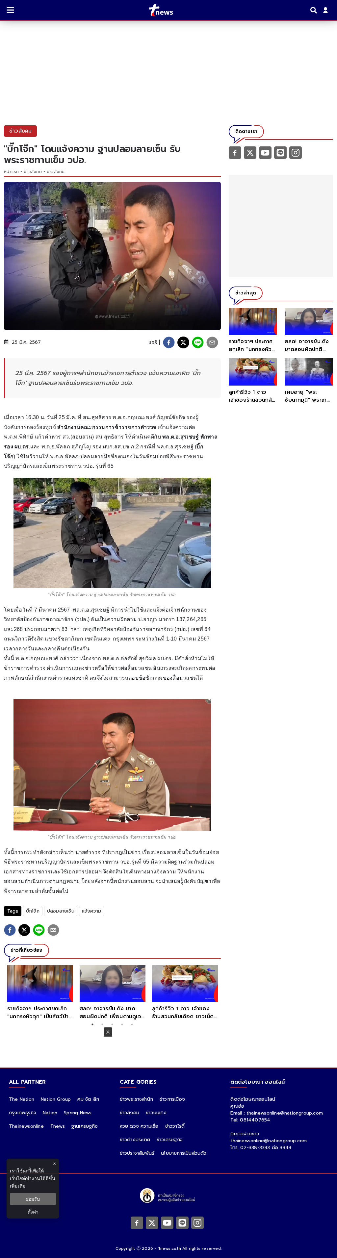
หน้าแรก (11, 172)
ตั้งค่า (33, 1212)
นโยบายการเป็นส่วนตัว (183, 1153)
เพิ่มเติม (17, 1186)
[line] (198, 342)
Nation (50, 1112)
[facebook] (169, 342)
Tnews (57, 1126)
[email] (212, 342)
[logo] (157, 10)
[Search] (314, 10)
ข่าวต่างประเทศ (135, 1139)
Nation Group (56, 1099)
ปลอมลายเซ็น (60, 911)
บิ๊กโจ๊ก (32, 911)
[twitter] (183, 342)
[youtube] (265, 152)
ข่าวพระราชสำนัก (136, 1099)
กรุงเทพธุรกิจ (22, 1112)
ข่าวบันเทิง (156, 1112)
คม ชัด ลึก (88, 1099)
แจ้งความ (91, 911)
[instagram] (295, 152)
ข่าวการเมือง (172, 1099)
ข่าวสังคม (32, 172)
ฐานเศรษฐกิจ (84, 1126)
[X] (250, 152)
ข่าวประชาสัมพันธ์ (137, 1153)
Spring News (77, 1112)
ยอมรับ (33, 1199)
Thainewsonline (26, 1126)
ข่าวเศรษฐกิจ (170, 1139)
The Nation (21, 1099)
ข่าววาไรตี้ (175, 1126)
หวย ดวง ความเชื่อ (139, 1126)
